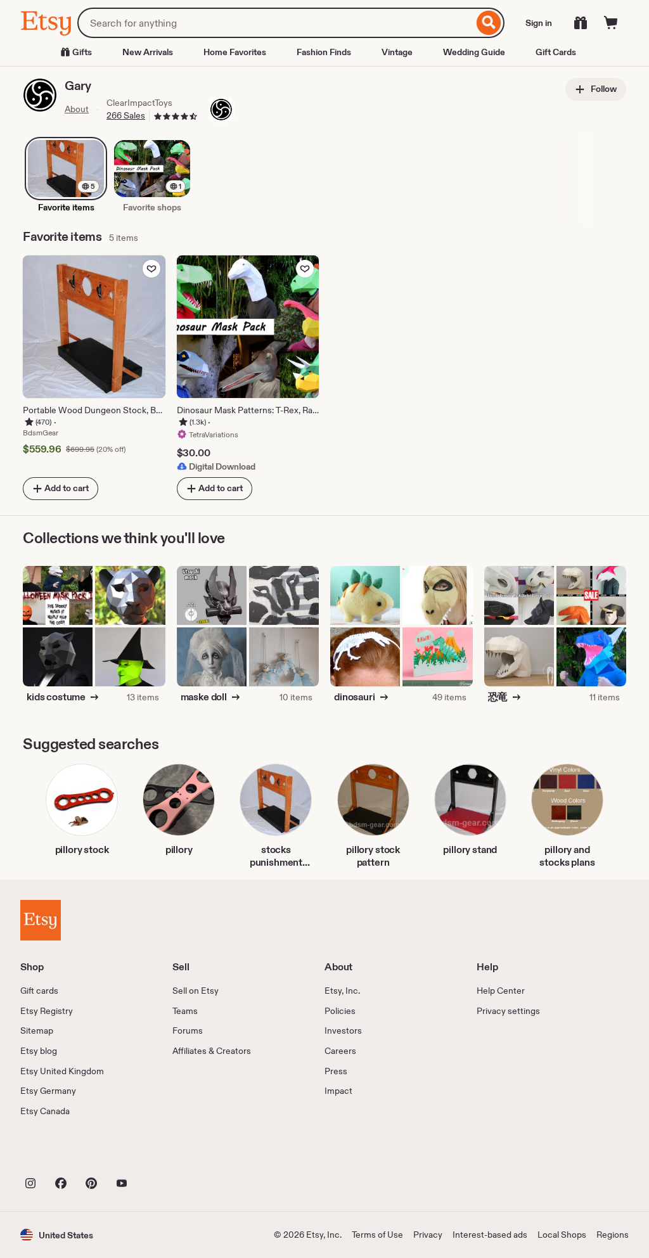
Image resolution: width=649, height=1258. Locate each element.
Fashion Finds (324, 52)
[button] (57, 1235)
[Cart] (611, 23)
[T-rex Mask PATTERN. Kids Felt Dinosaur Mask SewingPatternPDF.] (437, 595)
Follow (603, 89)
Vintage (397, 52)
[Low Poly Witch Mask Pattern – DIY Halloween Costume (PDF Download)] (130, 656)
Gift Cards (556, 52)
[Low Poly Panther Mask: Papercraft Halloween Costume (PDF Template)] (130, 595)
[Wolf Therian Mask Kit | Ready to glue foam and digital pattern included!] (284, 595)
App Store (63, 1154)
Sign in (538, 23)
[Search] (488, 23)
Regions (612, 1234)
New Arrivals (147, 52)
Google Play (159, 1154)
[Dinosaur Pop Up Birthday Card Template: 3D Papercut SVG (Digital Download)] (437, 656)
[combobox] (275, 23)
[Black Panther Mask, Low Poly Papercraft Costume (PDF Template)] (58, 656)
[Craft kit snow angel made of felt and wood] (284, 656)
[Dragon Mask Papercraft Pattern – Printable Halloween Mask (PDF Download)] (591, 656)
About (77, 109)
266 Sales (125, 115)
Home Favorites (234, 52)
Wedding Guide (474, 52)
